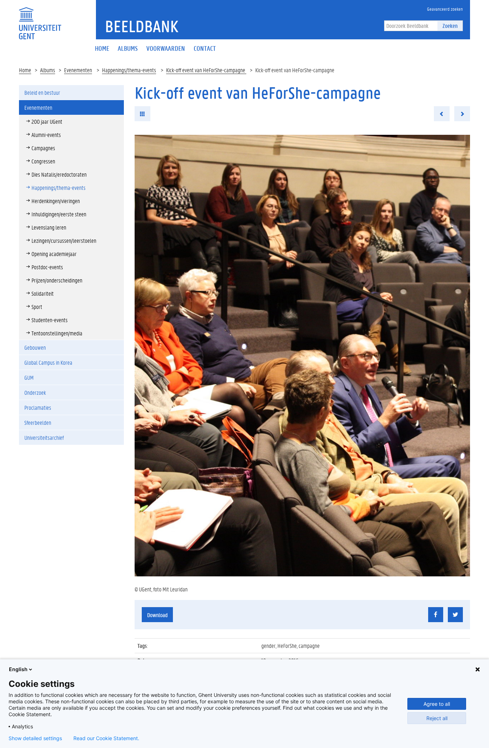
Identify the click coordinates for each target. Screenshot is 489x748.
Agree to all (436, 704)
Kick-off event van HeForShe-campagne (206, 70)
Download (157, 615)
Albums (47, 70)
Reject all (436, 718)
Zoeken (449, 25)
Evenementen (78, 70)
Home (25, 70)
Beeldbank (141, 26)
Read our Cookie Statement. (106, 738)
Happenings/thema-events (129, 70)
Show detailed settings (35, 738)
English (18, 669)
